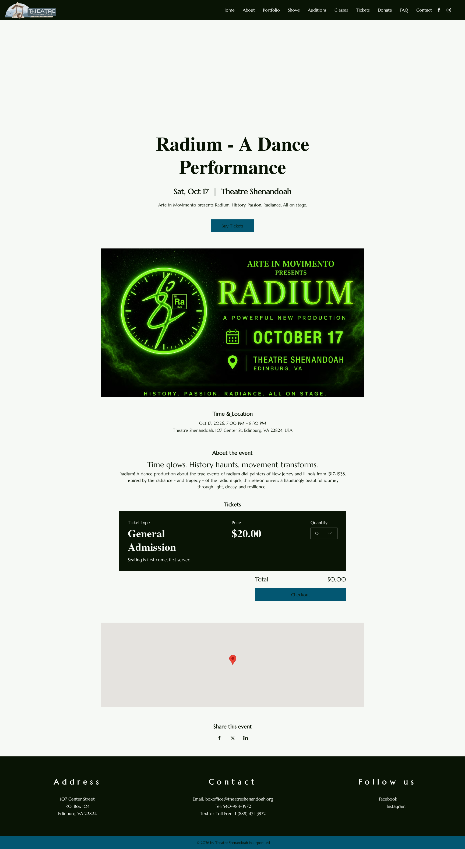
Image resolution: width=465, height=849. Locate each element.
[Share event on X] (232, 738)
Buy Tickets (232, 226)
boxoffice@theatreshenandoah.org (239, 799)
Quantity (319, 522)
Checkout (300, 594)
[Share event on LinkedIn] (245, 738)
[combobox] (324, 533)
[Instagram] (449, 10)
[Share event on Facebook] (219, 738)
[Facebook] (439, 10)
